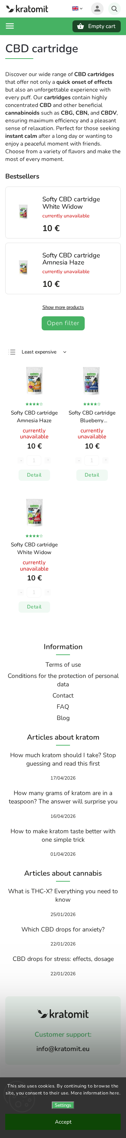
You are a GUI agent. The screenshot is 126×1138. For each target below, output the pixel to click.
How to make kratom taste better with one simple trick (62, 835)
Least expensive (39, 352)
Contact (63, 695)
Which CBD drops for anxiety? (63, 929)
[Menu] (10, 26)
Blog (63, 718)
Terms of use (63, 664)
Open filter (63, 323)
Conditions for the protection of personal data (63, 680)
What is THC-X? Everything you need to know (63, 895)
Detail (34, 474)
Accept (63, 1121)
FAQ (63, 706)
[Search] (114, 8)
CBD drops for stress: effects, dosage (63, 959)
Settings (63, 1105)
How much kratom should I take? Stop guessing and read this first (63, 759)
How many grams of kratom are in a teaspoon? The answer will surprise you (63, 797)
